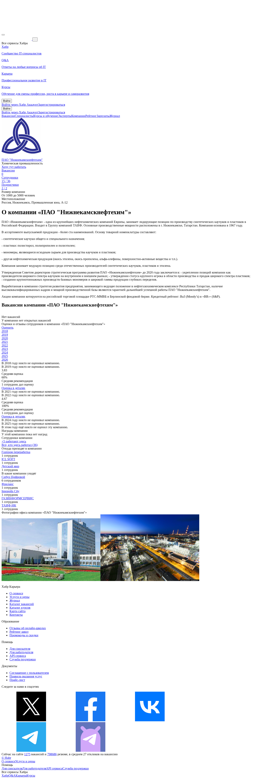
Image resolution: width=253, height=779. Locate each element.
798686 (52, 754)
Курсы (30, 775)
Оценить (7, 327)
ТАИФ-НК (9, 505)
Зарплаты (103, 116)
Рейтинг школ (18, 631)
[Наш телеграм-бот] (90, 750)
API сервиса (17, 655)
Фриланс (8, 484)
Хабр (5, 775)
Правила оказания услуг (25, 676)
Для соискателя (19, 648)
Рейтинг (91, 116)
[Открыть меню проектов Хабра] (3, 34)
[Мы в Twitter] (31, 720)
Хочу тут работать (14, 167)
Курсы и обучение (45, 116)
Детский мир (10, 466)
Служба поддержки (22, 659)
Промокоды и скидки (23, 635)
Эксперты (64, 116)
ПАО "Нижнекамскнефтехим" (22, 159)
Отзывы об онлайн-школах (27, 628)
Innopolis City (10, 491)
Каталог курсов (19, 607)
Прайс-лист (17, 680)
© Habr (6, 757)
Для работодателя (21, 652)
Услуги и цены (19, 597)
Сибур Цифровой (13, 477)
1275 (27, 754)
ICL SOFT (8, 459)
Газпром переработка (16, 452)
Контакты (16, 614)
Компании (78, 116)
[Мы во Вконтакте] (149, 720)
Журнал (115, 116)
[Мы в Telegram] (31, 750)
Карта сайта (17, 611)
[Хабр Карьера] (17, 39)
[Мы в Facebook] (90, 720)
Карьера (21, 775)
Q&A (12, 775)
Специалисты (24, 116)
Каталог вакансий (21, 604)
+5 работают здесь (14, 441)
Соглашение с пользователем (29, 672)
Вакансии (8, 116)
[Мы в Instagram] (209, 720)
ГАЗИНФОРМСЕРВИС (18, 498)
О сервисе (16, 593)
